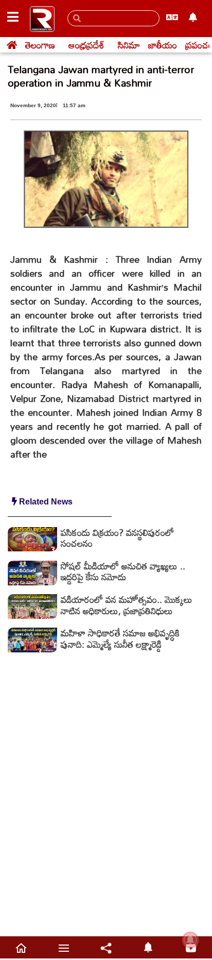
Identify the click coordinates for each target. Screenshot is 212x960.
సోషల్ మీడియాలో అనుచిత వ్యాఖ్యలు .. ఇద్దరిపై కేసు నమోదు (123, 571)
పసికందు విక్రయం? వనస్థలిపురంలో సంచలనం (117, 538)
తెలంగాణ (40, 45)
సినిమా (129, 45)
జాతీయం (162, 45)
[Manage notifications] (190, 940)
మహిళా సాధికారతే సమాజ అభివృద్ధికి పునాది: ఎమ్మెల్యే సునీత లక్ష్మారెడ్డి (120, 638)
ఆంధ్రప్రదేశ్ (86, 45)
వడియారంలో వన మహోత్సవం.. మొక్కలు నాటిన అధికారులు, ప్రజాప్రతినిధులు (126, 605)
